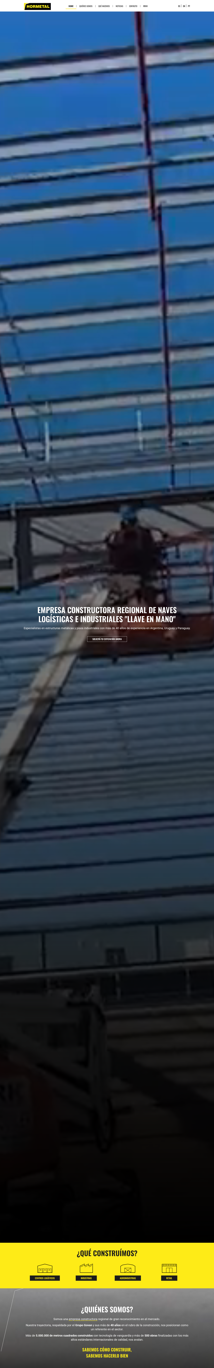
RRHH (145, 6)
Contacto (133, 6)
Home (71, 6)
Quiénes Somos (85, 6)
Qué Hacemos (104, 6)
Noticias (119, 6)
